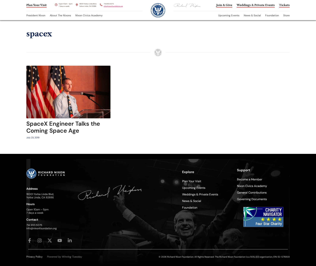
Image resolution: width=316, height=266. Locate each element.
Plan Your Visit (191, 181)
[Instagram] (39, 240)
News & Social (252, 15)
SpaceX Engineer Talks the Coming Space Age (63, 127)
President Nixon (35, 15)
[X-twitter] (49, 240)
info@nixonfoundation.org (113, 6)
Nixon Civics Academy (89, 15)
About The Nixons (60, 15)
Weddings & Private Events (200, 194)
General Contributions (252, 192)
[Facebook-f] (29, 240)
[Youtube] (60, 240)
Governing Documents (252, 199)
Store (286, 15)
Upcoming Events (228, 15)
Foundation (272, 15)
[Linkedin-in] (70, 240)
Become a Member (249, 179)
